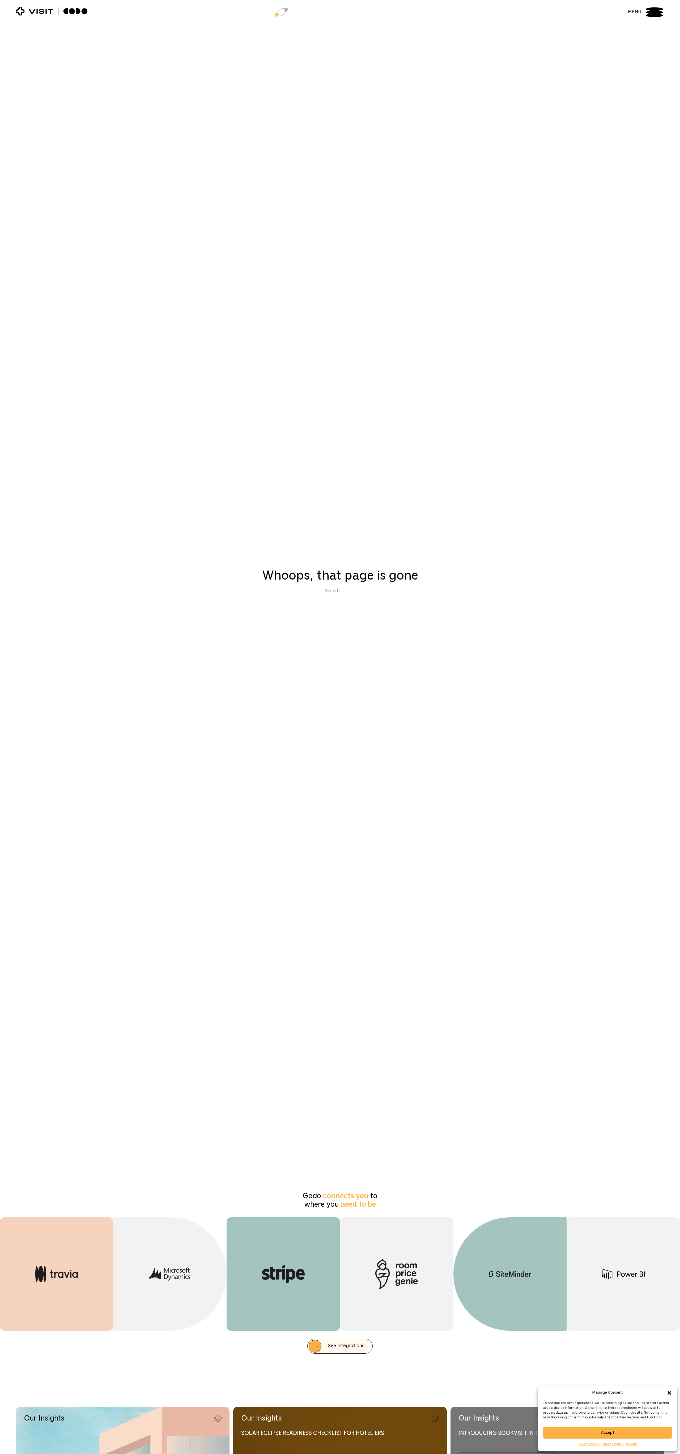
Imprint (631, 1444)
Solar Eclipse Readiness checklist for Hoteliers (312, 1433)
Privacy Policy (588, 1444)
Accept (607, 1433)
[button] (669, 1393)
